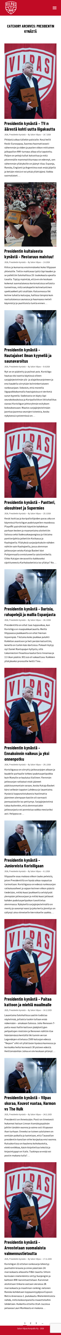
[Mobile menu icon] (54, 8)
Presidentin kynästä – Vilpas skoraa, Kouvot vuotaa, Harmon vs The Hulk (30, 1103)
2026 (6, 134)
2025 (6, 1010)
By (34, 134)
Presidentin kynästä (17, 134)
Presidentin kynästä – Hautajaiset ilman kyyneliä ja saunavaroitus (27, 355)
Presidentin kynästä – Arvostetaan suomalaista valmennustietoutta (25, 1247)
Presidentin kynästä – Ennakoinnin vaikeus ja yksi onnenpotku (26, 753)
